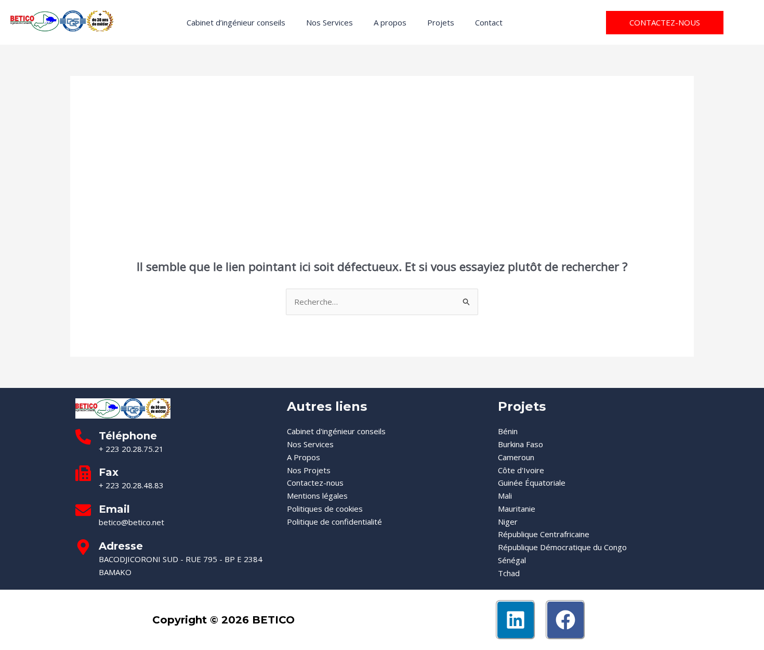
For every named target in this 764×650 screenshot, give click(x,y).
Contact (489, 22)
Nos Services (329, 22)
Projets (440, 22)
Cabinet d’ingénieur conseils (236, 22)
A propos (390, 22)
